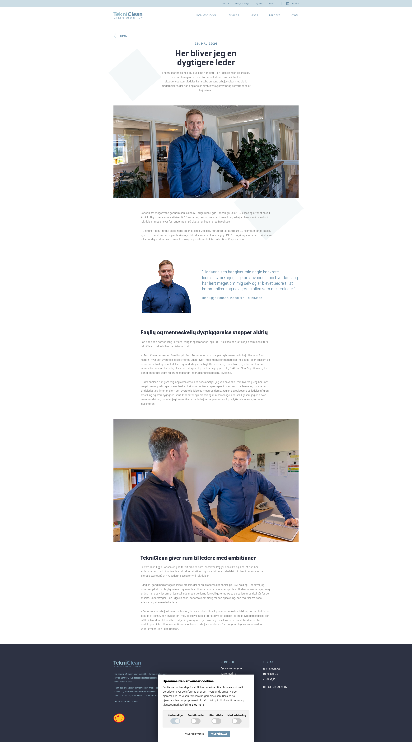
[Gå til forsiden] (127, 15)
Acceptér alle (219, 734)
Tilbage (122, 36)
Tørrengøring (228, 673)
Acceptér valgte (194, 734)
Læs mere (198, 704)
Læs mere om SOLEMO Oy (125, 702)
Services (227, 662)
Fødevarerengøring (232, 668)
